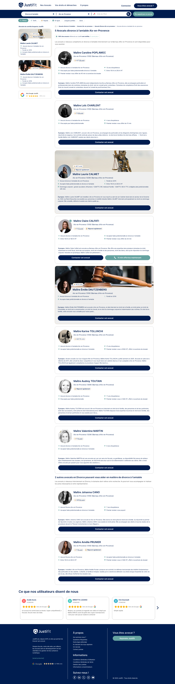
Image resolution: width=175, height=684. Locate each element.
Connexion (126, 6)
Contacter (104, 92)
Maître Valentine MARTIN (88, 430)
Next (158, 607)
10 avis (80, 228)
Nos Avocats (45, 5)
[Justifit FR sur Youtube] (93, 677)
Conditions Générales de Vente (83, 662)
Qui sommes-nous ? (79, 637)
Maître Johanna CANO (87, 492)
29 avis (81, 60)
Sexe (81, 20)
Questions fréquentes (80, 639)
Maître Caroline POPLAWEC (90, 52)
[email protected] (38, 658)
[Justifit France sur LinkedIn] (80, 677)
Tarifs (34, 20)
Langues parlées (69, 20)
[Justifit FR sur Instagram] (89, 677)
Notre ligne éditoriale (80, 642)
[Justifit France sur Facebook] (75, 677)
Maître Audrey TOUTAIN (88, 381)
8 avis (80, 550)
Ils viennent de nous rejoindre (82, 644)
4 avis (80, 439)
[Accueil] (57, 26)
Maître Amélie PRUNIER (87, 542)
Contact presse (78, 649)
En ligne (57, 20)
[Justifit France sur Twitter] (84, 677)
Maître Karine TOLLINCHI (88, 331)
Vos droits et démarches (66, 5)
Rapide (45, 20)
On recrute (76, 647)
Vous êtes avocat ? (145, 6)
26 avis (80, 113)
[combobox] (38, 14)
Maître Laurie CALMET (86, 174)
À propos (84, 5)
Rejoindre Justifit (127, 638)
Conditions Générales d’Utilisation (84, 659)
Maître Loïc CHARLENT (87, 105)
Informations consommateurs (82, 667)
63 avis (81, 500)
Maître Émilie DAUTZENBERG (90, 289)
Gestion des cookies (79, 664)
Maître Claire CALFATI (86, 220)
